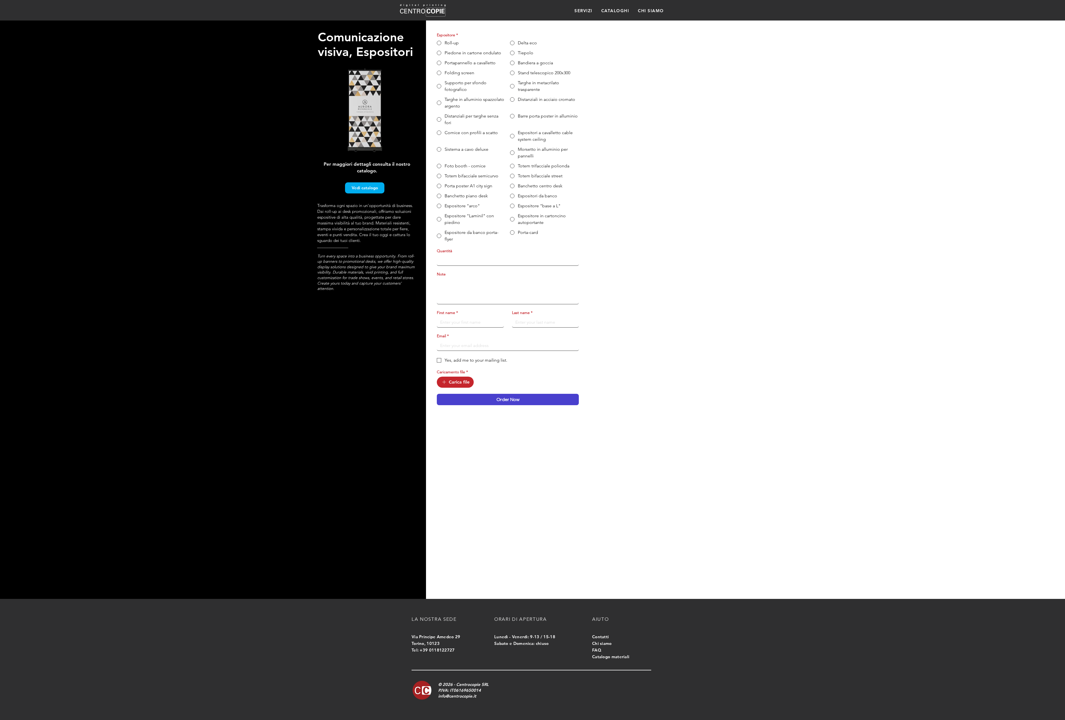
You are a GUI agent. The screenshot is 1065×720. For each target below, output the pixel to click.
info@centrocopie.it (457, 696)
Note (441, 274)
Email (443, 336)
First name (447, 312)
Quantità (444, 251)
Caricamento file (452, 372)
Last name (522, 312)
